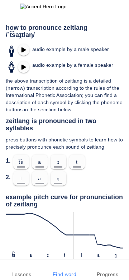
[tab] (21, 270)
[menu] (10, 9)
